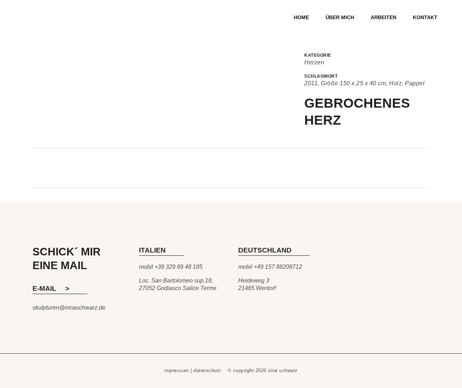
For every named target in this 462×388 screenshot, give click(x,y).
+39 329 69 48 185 (178, 267)
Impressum (176, 370)
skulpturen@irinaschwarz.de (68, 308)
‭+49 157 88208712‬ (278, 267)
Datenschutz (207, 370)
